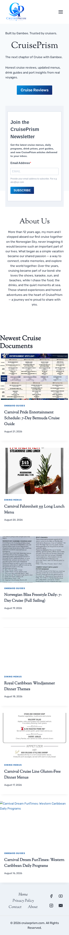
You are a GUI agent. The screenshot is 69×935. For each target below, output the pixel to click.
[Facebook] (51, 896)
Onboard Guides (14, 405)
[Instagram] (51, 905)
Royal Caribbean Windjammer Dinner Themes (29, 686)
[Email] (61, 905)
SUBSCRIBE (22, 190)
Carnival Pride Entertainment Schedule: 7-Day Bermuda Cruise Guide (32, 418)
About (33, 907)
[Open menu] (60, 11)
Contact (15, 907)
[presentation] (34, 377)
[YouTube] (61, 896)
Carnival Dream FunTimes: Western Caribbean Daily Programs (34, 863)
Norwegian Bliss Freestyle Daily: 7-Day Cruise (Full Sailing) (33, 598)
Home (23, 895)
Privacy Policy (23, 901)
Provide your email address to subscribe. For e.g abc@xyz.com (33, 180)
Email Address (20, 163)
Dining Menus (13, 500)
